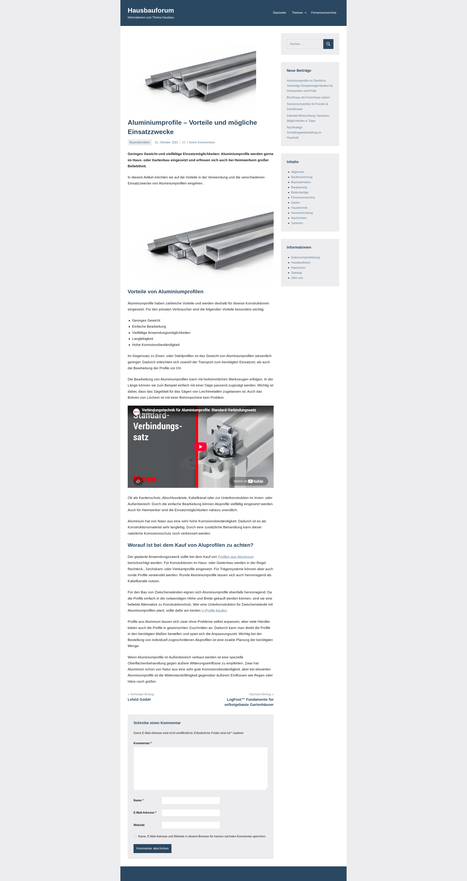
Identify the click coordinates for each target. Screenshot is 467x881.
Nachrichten (299, 218)
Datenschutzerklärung (305, 257)
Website (139, 825)
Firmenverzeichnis (323, 12)
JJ (183, 142)
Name (138, 800)
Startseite (279, 12)
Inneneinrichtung (302, 212)
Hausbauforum (151, 10)
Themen (297, 12)
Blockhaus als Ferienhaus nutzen (308, 97)
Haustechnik (299, 207)
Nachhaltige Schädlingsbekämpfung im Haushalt (304, 132)
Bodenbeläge (300, 192)
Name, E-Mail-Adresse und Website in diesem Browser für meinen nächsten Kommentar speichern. (202, 836)
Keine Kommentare (202, 142)
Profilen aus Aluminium (236, 557)
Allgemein (297, 171)
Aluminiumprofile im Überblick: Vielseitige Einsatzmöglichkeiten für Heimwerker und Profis (310, 85)
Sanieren (297, 223)
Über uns (297, 277)
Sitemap (296, 272)
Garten (295, 202)
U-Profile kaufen (214, 610)
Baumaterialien (140, 142)
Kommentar (143, 743)
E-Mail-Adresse (145, 812)
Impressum (298, 267)
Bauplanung (299, 187)
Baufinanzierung (301, 177)
